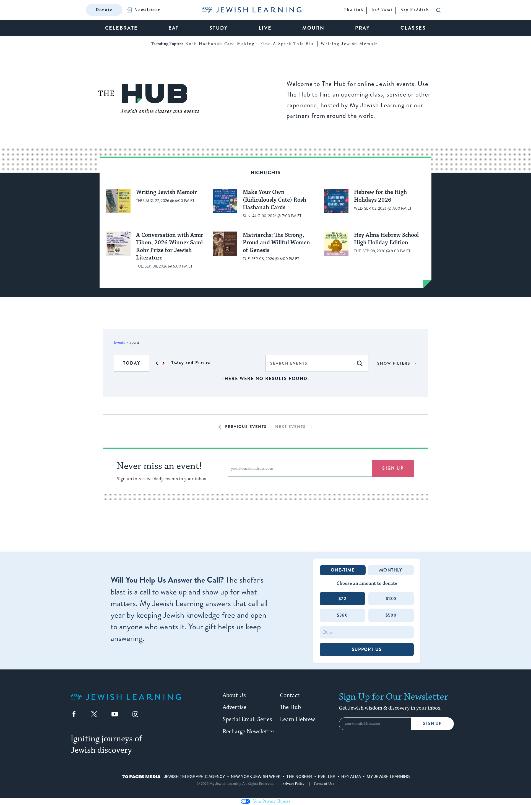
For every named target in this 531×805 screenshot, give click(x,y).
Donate (104, 9)
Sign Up (432, 723)
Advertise (234, 707)
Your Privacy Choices (271, 801)
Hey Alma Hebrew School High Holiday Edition (386, 239)
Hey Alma (351, 776)
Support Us (367, 649)
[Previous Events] (156, 363)
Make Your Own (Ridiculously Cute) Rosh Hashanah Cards (274, 200)
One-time (343, 570)
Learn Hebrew (297, 719)
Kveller (327, 776)
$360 (342, 615)
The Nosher (299, 776)
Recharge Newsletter (248, 731)
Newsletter (147, 9)
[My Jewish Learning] (126, 701)
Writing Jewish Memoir (349, 43)
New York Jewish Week (256, 776)
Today (131, 363)
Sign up (393, 468)
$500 (391, 615)
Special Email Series (247, 719)
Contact (290, 695)
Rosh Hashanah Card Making (219, 43)
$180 (391, 598)
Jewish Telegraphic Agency (194, 776)
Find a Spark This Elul (287, 43)
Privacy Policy (293, 783)
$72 (342, 598)
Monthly (390, 570)
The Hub (290, 707)
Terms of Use (324, 783)
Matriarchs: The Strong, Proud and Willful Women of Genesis (276, 243)
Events (119, 342)
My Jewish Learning (388, 776)
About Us (234, 695)
